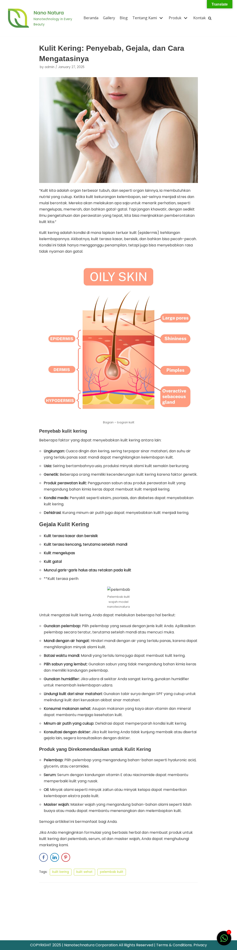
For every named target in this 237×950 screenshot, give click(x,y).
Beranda (91, 17)
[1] (224, 940)
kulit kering (60, 872)
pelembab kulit (111, 872)
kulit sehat (84, 872)
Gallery (109, 17)
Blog (124, 17)
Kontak (199, 17)
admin (49, 67)
